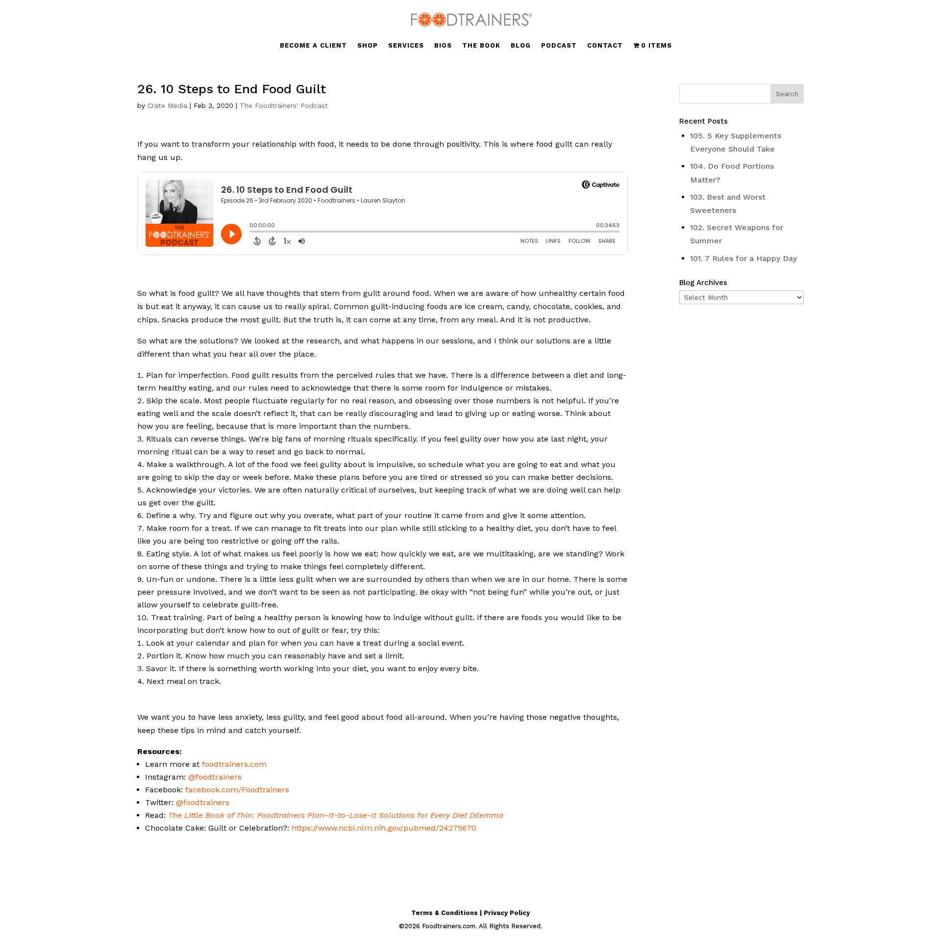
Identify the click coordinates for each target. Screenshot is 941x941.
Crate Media (167, 105)
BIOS (443, 45)
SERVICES (406, 45)
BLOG (521, 45)
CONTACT (605, 45)
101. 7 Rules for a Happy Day (743, 258)
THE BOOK (481, 45)
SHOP (367, 45)
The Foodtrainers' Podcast (284, 105)
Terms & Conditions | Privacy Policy (470, 912)
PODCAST (559, 45)
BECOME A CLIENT (313, 45)
